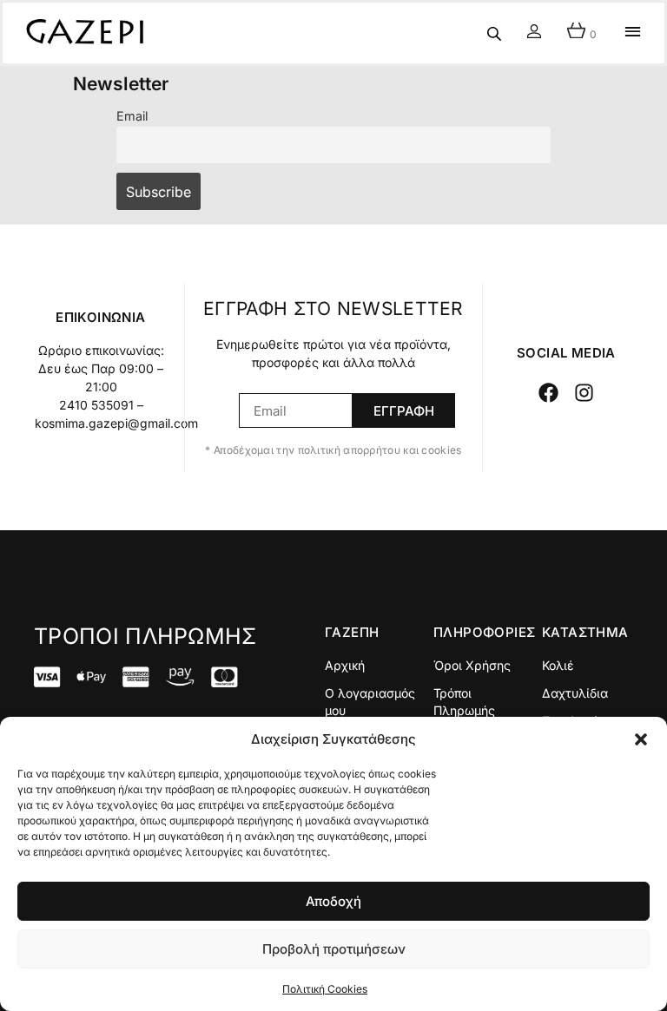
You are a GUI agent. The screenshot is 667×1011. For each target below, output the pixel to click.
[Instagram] (585, 393)
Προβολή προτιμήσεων (334, 949)
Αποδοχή (333, 901)
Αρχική (345, 665)
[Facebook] (548, 393)
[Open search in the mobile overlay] (494, 33)
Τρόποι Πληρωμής (464, 702)
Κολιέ (558, 665)
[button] (641, 739)
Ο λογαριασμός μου (370, 702)
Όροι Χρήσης (472, 665)
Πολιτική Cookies (324, 988)
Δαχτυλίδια (575, 693)
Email (132, 115)
